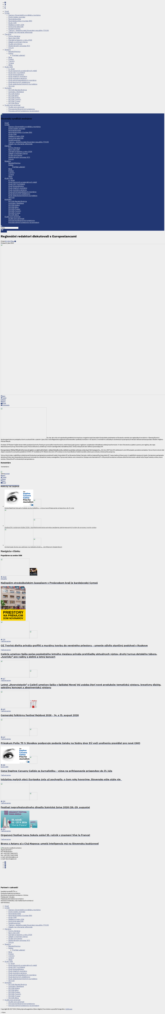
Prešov (11, 59)
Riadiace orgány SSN (16, 25)
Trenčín (11, 61)
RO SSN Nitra (13, 96)
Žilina (10, 65)
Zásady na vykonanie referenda (20, 32)
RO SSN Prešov (14, 97)
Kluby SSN (12, 23)
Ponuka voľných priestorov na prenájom (23, 111)
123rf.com (69, 1009)
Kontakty (8, 88)
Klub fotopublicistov (16, 74)
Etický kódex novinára (16, 17)
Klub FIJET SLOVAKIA (16, 73)
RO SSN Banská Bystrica (17, 90)
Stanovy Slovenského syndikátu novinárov (24, 15)
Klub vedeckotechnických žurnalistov (22, 84)
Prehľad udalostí (18, 55)
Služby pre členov (15, 44)
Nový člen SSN (14, 38)
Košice (10, 53)
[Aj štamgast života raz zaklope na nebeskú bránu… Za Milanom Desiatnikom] (23, 545)
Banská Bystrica (14, 51)
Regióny (8, 50)
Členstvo (8, 34)
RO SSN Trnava (14, 101)
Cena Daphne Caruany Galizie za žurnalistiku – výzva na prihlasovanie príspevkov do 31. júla (39, 508)
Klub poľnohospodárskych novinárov (22, 80)
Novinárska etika (14, 19)
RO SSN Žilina (13, 103)
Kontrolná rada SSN (15, 27)
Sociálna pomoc (14, 29)
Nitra (10, 57)
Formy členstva (14, 36)
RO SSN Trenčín (14, 99)
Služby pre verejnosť (12, 105)
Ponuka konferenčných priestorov (21, 109)
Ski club (11, 86)
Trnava (11, 63)
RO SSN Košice (14, 94)
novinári (7, 473)
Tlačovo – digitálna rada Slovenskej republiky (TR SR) (28, 30)
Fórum (11, 48)
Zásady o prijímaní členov (18, 42)
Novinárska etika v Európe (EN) (20, 21)
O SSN (7, 13)
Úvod (7, 11)
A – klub (11, 69)
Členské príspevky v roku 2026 (20, 40)
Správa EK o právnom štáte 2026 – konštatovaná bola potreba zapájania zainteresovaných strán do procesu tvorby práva (50, 527)
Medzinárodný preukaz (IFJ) (19, 46)
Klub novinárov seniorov (17, 78)
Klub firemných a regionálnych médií (22, 71)
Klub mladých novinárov (17, 76)
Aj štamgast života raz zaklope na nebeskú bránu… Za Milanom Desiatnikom (33, 547)
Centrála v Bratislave (16, 92)
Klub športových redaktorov (19, 82)
